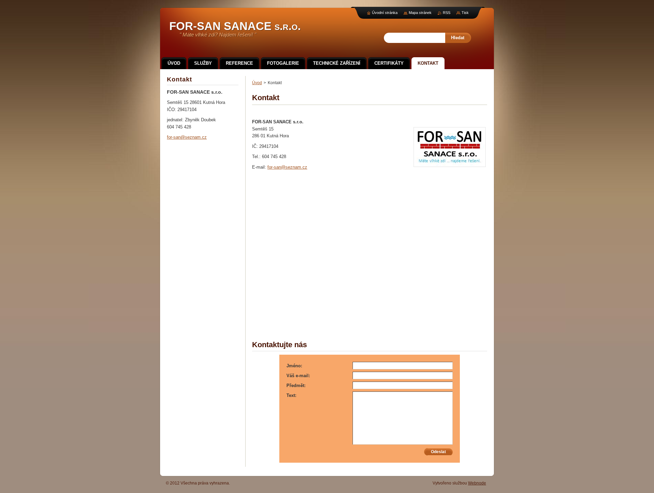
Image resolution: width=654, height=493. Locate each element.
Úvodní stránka (385, 13)
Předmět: (296, 385)
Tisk (465, 13)
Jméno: (294, 365)
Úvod (257, 83)
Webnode (477, 483)
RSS (446, 13)
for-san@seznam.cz (287, 167)
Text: (291, 395)
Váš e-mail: (298, 375)
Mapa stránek (420, 13)
